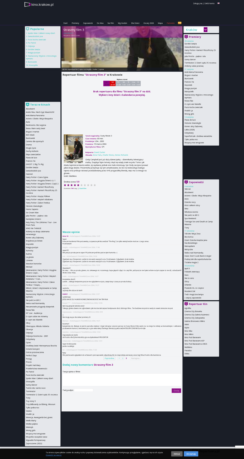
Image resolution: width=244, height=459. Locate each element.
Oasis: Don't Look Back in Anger (198, 256)
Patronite (171, 23)
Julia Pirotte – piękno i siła (36, 215)
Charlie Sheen (108, 155)
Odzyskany (189, 133)
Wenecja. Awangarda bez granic (39, 417)
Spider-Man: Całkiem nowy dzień (41, 33)
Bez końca (189, 237)
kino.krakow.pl (42, 4)
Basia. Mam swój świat (35, 128)
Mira (186, 208)
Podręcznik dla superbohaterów (198, 259)
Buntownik (189, 78)
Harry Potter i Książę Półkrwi (38, 196)
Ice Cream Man (32, 212)
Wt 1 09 (124, 83)
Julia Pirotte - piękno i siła (195, 56)
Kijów (187, 327)
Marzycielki (189, 91)
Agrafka (188, 308)
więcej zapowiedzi (193, 298)
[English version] (219, 3)
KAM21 (65, 294)
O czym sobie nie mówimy (37, 316)
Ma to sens (189, 278)
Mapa (160, 23)
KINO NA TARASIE (33, 228)
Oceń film (82, 188)
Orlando (188, 285)
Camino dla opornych (35, 141)
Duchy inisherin (32, 151)
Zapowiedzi (88, 23)
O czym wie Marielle (193, 104)
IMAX (187, 324)
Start (65, 23)
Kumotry (29, 250)
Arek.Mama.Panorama (194, 72)
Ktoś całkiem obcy (192, 205)
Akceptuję (191, 454)
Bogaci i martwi (191, 75)
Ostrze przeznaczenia (35, 352)
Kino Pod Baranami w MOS (196, 344)
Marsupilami (190, 246)
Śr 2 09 (128, 83)
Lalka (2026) (190, 129)
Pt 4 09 (138, 83)
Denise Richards (121, 155)
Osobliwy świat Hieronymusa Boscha (41, 345)
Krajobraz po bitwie (34, 241)
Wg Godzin (122, 23)
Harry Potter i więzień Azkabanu (39, 199)
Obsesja (29, 329)
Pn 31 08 (118, 83)
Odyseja (31, 46)
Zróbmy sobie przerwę (194, 66)
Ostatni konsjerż (33, 349)
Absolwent (189, 192)
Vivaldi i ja (189, 110)
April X (187, 268)
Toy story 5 (31, 401)
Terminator (30, 391)
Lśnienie (29, 260)
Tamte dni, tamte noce (35, 388)
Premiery (75, 23)
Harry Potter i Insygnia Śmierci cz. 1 (40, 180)
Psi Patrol (32, 43)
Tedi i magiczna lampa (194, 294)
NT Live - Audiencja (34, 313)
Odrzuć (177, 454)
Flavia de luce (190, 120)
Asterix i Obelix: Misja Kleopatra (198, 195)
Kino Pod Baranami (193, 337)
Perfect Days (31, 355)
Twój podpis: (68, 390)
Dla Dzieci (135, 23)
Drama (29, 144)
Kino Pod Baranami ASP (194, 340)
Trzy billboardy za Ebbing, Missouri (40, 404)
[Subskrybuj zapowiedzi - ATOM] (180, 23)
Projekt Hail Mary (33, 365)
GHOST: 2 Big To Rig (35, 164)
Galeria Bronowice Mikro (195, 321)
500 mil (187, 189)
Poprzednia (109, 358)
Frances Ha (189, 82)
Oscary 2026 (148, 23)
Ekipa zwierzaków (33, 154)
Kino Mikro (189, 334)
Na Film (111, 23)
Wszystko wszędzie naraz (36, 437)
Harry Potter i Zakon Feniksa (38, 203)
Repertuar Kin (198, 304)
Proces (29, 362)
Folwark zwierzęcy (192, 271)
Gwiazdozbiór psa (192, 47)
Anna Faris (97, 155)
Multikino (188, 347)
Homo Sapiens (32, 209)
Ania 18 (65, 236)
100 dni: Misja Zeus (193, 233)
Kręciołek (188, 85)
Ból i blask (30, 135)
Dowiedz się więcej (54, 455)
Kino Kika (188, 331)
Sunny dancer (190, 59)
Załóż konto (209, 3)
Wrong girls (189, 114)
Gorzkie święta (191, 43)
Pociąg (29, 359)
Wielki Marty (31, 420)
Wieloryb (29, 427)
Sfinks (187, 353)
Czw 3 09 (133, 83)
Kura (186, 275)
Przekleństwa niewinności (36, 368)
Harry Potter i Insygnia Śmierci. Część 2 (42, 183)
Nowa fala (189, 101)
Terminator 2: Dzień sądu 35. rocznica (200, 63)
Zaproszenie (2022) (34, 443)
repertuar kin (73, 69)
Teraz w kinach (40, 104)
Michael (29, 267)
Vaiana (29, 411)
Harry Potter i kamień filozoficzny (40, 187)
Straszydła (33, 65)
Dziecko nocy (190, 202)
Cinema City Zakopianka (195, 318)
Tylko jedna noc (191, 139)
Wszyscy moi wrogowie (194, 142)
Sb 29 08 (106, 83)
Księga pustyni (191, 88)
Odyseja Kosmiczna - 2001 (37, 336)
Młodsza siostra (191, 212)
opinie (101, 69)
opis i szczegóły (85, 69)
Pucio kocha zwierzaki (194, 107)
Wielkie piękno (32, 424)
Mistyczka (189, 249)
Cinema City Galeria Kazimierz (197, 314)
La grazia (30, 257)
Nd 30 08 (112, 83)
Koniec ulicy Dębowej (193, 126)
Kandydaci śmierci (33, 219)
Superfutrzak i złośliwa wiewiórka (198, 136)
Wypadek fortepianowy (35, 440)
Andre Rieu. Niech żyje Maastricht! (40, 112)
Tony (187, 227)
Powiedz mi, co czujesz (194, 288)
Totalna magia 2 (191, 262)
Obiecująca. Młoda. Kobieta (37, 326)
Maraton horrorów (33, 263)
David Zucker (75, 35)
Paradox (188, 350)
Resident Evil (190, 291)
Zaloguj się (197, 3)
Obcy (187, 281)
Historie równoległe (193, 123)
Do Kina (100, 23)
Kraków (191, 29)
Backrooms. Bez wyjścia (36, 125)
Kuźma (29, 254)
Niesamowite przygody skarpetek (40, 306)
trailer (95, 69)
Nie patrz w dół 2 (192, 215)
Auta (186, 199)
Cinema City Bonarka (193, 311)
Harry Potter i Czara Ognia (37, 177)
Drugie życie (31, 148)
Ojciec (28, 342)
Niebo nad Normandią (194, 252)
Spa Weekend (190, 218)
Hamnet (29, 174)
